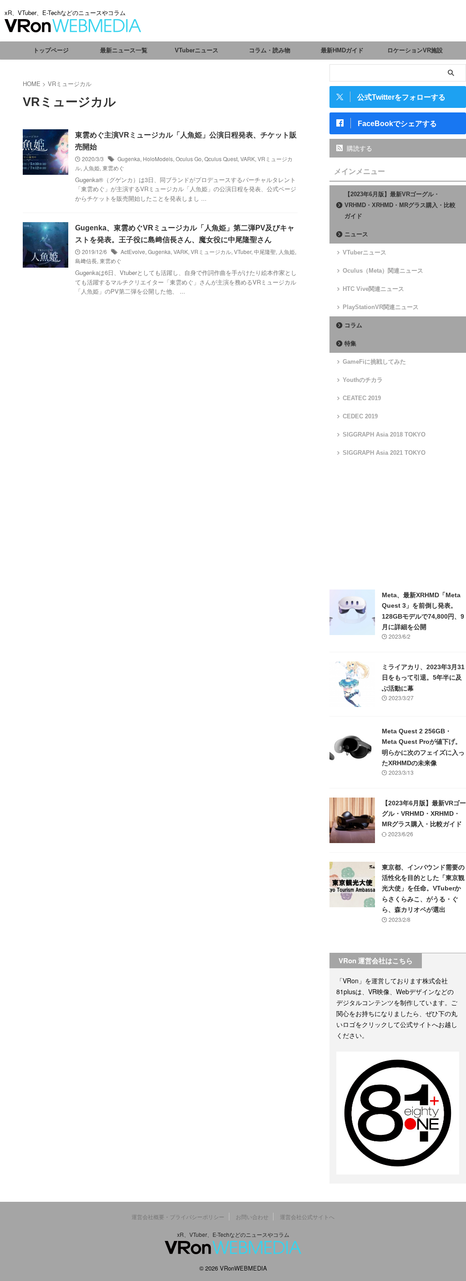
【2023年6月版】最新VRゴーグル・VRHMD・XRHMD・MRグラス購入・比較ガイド (400, 205)
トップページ (51, 50)
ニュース (356, 234)
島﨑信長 (86, 260)
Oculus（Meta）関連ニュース (383, 270)
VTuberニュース (196, 50)
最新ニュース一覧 (123, 50)
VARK (247, 159)
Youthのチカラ (363, 379)
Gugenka (128, 159)
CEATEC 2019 (362, 398)
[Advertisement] (397, 523)
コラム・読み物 (269, 50)
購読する (358, 147)
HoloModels (158, 159)
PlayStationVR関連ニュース (381, 307)
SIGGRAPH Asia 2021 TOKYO (384, 452)
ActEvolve (133, 251)
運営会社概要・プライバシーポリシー (178, 1216)
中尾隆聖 (265, 251)
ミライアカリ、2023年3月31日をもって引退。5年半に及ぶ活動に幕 (423, 677)
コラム (353, 325)
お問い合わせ (252, 1216)
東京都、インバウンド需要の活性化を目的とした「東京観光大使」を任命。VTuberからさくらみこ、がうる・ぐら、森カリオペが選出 (423, 889)
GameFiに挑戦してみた (374, 361)
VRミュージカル (211, 251)
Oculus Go (189, 159)
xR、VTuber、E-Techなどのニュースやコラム (233, 1234)
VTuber (242, 251)
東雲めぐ (113, 168)
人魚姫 (91, 168)
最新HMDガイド (342, 50)
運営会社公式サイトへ (307, 1216)
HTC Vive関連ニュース (373, 288)
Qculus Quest (221, 159)
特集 (350, 343)
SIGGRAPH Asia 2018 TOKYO (384, 434)
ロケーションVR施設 (415, 50)
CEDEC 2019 (360, 416)
